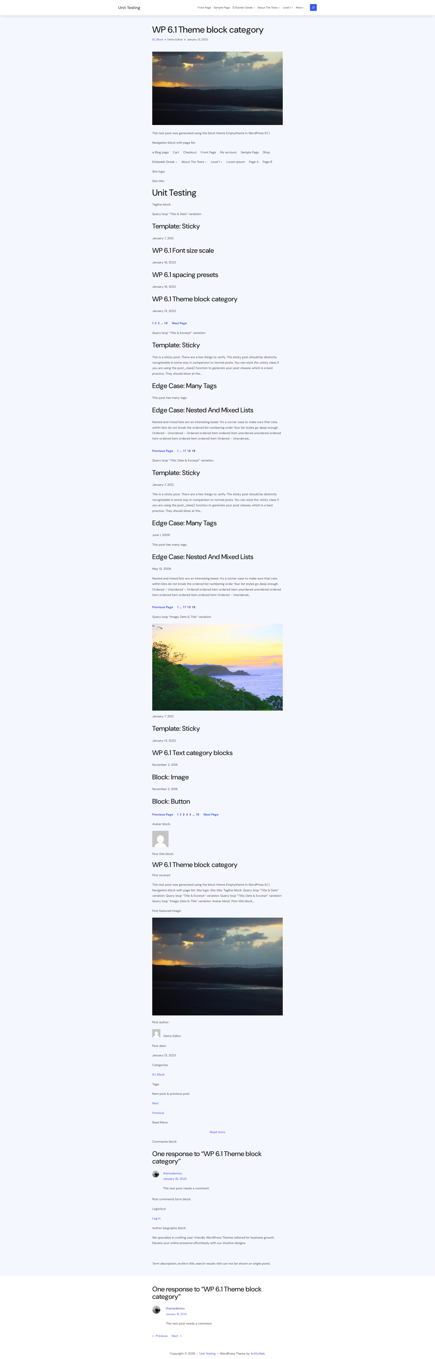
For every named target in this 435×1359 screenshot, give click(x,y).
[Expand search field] (313, 7)
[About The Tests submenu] (279, 7)
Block (159, 39)
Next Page (179, 323)
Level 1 (215, 162)
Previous (158, 1113)
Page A (254, 162)
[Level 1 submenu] (292, 7)
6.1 (153, 39)
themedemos (172, 1173)
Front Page (208, 152)
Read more (217, 1132)
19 (166, 323)
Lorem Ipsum (236, 162)
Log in (156, 1218)
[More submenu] (303, 7)
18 (189, 451)
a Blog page (160, 152)
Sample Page (250, 152)
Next (155, 1103)
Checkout (190, 152)
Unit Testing (129, 7)
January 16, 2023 (175, 1179)
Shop (266, 152)
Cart (176, 152)
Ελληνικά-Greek (163, 162)
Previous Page (162, 451)
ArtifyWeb (258, 1354)
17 (184, 451)
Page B (267, 162)
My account (228, 152)
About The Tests (192, 162)
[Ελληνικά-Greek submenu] (254, 7)
